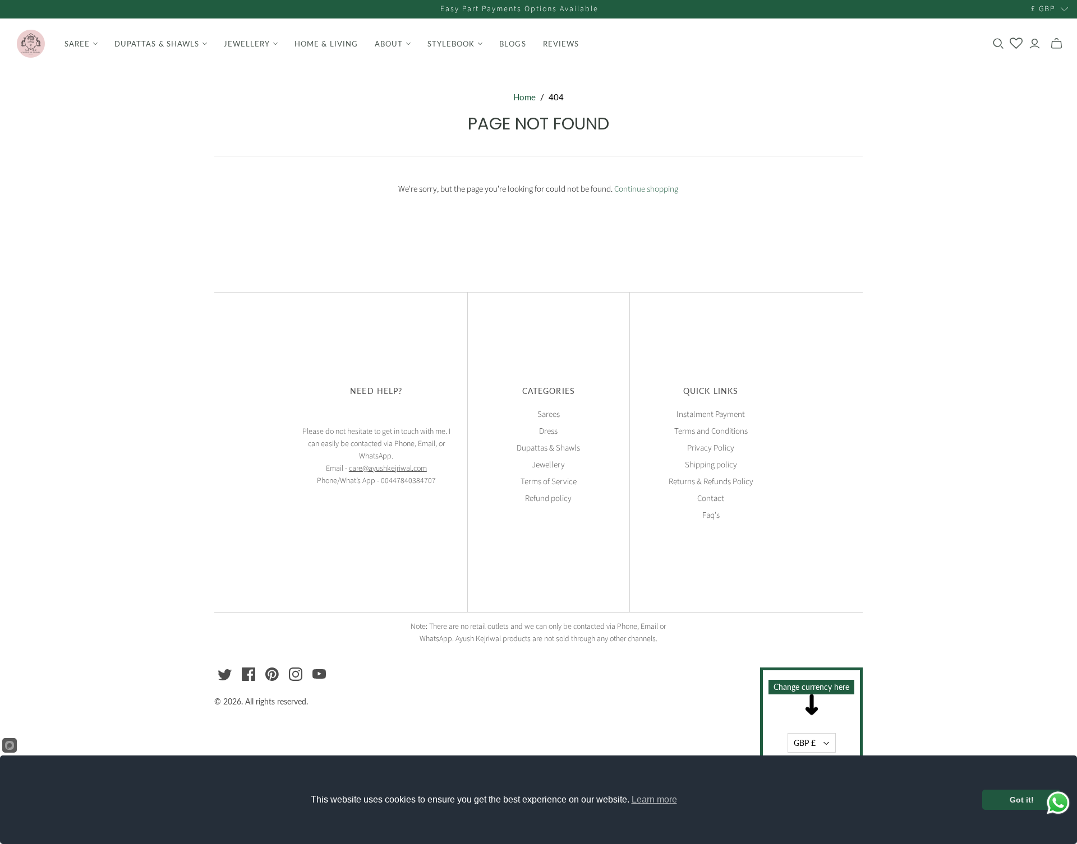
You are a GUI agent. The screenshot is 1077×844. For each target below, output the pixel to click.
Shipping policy (711, 465)
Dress (548, 431)
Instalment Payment (710, 414)
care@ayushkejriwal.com (388, 468)
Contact (710, 498)
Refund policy (548, 498)
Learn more (654, 799)
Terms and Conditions (711, 431)
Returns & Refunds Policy (711, 482)
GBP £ (805, 743)
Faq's (711, 515)
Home (524, 97)
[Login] (1035, 44)
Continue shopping (646, 189)
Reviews (561, 43)
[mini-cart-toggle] (1056, 44)
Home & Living (326, 43)
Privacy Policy (710, 448)
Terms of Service (549, 482)
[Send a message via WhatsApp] (1058, 803)
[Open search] (998, 43)
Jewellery (548, 465)
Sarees (548, 414)
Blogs (512, 43)
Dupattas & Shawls (548, 448)
